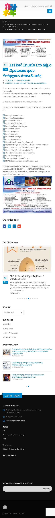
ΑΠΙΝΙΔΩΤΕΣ (9, 83)
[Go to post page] (27, 259)
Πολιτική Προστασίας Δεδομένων (14, 449)
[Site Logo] (10, 10)
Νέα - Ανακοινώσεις (23, 80)
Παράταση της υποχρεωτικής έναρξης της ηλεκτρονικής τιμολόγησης (27, 363)
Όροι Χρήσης (7, 445)
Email (19, 226)
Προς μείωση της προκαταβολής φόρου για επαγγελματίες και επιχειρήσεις (28, 376)
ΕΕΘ (4, 431)
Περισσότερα (14, 293)
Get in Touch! (12, 395)
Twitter (9, 226)
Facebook (4, 226)
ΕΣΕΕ (4, 439)
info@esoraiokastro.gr (41, 6)
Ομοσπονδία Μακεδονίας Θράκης (14, 435)
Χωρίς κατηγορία (10, 337)
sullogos (10, 80)
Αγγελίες (7, 324)
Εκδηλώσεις (9, 329)
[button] (51, 6)
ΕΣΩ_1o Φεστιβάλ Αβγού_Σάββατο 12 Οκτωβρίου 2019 (27, 277)
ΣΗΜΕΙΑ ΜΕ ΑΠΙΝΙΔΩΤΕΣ (38, 83)
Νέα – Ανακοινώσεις (11, 333)
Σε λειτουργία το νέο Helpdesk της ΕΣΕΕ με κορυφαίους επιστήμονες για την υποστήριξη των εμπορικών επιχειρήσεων (32, 351)
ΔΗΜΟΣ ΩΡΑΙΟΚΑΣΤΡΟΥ (22, 83)
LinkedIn (14, 226)
